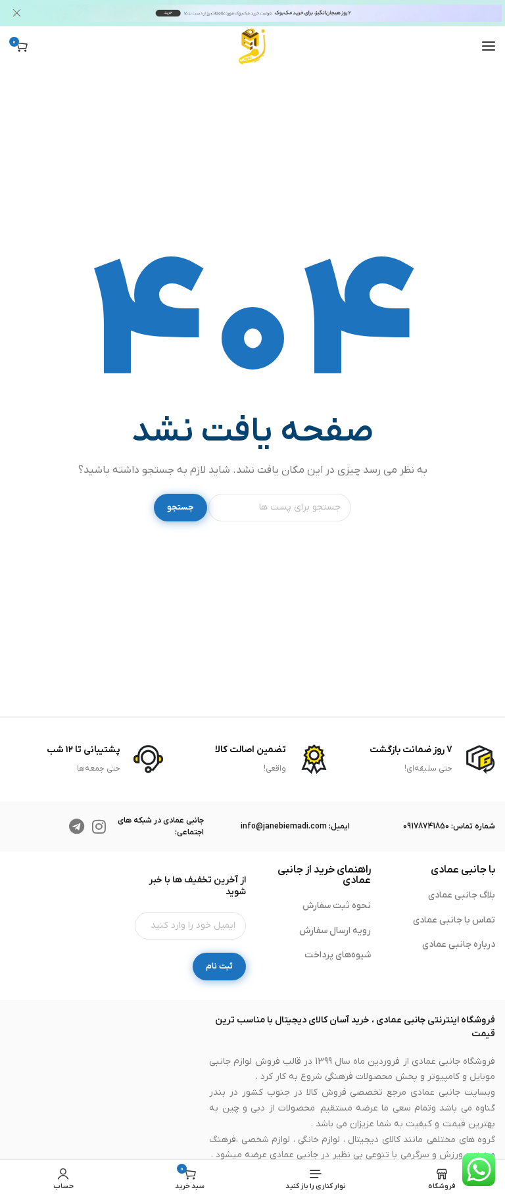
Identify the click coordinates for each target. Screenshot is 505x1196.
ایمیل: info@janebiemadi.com (295, 826)
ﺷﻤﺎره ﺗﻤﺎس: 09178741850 (449, 826)
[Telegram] (77, 826)
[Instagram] (99, 826)
